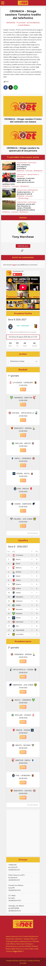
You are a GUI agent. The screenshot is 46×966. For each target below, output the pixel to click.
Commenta (28, 170)
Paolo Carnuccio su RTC (16, 875)
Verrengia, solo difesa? (16, 906)
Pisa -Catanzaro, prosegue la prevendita (23, 166)
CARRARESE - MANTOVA (23, 398)
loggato (14, 265)
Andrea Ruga (24, 198)
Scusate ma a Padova (15, 885)
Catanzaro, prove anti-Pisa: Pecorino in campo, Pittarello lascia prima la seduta (26, 207)
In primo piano (32, 162)
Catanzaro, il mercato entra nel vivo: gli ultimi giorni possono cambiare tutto (18, 181)
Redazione (39, 170)
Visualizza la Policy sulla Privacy (16, 960)
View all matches (32, 533)
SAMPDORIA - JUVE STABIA (23, 685)
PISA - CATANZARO (23, 326)
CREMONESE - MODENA (23, 654)
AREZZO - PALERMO (23, 745)
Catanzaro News (22, 162)
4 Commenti (21, 23)
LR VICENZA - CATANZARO (23, 383)
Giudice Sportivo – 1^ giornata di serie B (25, 193)
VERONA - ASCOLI (23, 474)
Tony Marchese (34, 23)
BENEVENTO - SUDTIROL (23, 791)
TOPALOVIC (12, 865)
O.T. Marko (12, 896)
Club (13, 551)
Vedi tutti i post (23, 246)
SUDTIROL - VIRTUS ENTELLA (23, 413)
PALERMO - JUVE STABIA (23, 519)
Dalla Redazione (33, 190)
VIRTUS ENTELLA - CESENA (23, 670)
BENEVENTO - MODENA (23, 428)
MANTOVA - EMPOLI (22, 760)
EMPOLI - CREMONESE (23, 458)
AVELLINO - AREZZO (23, 443)
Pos (8, 551)
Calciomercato (21, 174)
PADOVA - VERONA (23, 730)
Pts (37, 551)
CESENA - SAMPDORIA (23, 504)
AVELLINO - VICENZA (23, 715)
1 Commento (15, 186)
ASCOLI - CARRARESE (23, 700)
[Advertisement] (23, 833)
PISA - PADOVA (23, 489)
